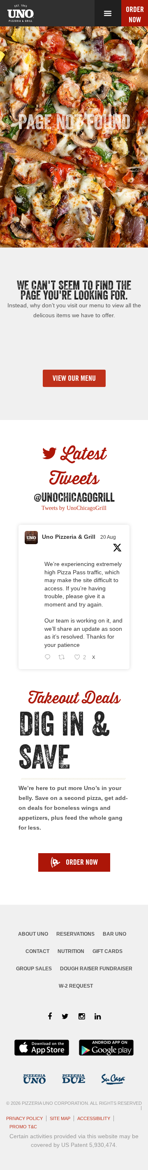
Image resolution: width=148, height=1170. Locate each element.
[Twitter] (65, 1016)
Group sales (34, 969)
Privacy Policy (24, 1118)
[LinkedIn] (98, 1016)
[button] (108, 13)
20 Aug (108, 537)
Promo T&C (23, 1126)
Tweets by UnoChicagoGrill (74, 508)
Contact (37, 951)
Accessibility (93, 1118)
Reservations (75, 934)
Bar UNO (114, 934)
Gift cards (107, 951)
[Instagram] (82, 1016)
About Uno (33, 934)
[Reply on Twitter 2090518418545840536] (49, 658)
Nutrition (71, 951)
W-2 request (76, 986)
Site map (60, 1118)
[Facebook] (50, 1016)
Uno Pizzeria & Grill (68, 536)
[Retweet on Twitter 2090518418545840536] (64, 658)
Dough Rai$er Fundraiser (96, 969)
